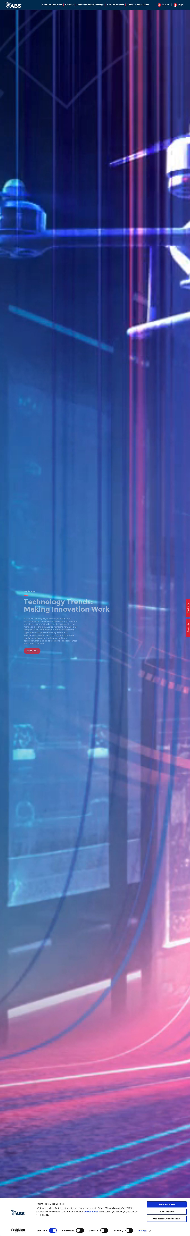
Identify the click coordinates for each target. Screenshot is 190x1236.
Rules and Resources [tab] (51, 5)
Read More (32, 645)
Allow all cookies (167, 1204)
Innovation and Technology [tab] (90, 5)
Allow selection (166, 1211)
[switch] (80, 1230)
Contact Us (188, 628)
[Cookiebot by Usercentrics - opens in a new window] (18, 1230)
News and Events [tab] (115, 5)
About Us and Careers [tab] (138, 5)
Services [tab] (69, 5)
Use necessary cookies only (166, 1219)
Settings (143, 1230)
